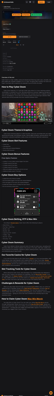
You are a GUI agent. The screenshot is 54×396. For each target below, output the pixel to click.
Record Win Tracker (41, 274)
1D (20, 44)
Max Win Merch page (37, 304)
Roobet (31, 258)
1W (23, 44)
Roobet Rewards (6, 263)
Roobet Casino (15, 223)
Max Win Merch (35, 299)
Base (17, 44)
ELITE (33, 286)
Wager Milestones (24, 290)
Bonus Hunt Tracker (46, 276)
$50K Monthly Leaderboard (31, 288)
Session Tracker (18, 276)
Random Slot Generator (36, 277)
